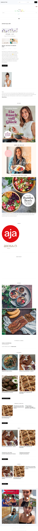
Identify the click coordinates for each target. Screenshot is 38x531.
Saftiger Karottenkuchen (24, 453)
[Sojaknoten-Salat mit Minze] (10, 369)
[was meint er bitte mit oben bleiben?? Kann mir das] (10, 515)
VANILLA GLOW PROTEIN (6, 343)
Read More (5, 65)
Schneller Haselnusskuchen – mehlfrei (9, 446)
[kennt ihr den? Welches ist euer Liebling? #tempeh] (27, 498)
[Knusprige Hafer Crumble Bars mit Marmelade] (7, 415)
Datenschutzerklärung (15, 530)
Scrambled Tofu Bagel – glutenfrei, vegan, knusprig (30, 407)
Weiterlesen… (4, 97)
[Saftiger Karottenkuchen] (24, 452)
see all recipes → (6, 398)
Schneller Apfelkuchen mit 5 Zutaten (9, 453)
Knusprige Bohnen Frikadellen (7, 392)
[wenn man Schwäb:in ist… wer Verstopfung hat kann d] (27, 515)
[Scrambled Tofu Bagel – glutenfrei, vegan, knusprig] (28, 405)
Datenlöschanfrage (23, 530)
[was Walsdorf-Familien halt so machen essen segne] (10, 498)
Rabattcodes (13, 346)
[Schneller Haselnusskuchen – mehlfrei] (27, 369)
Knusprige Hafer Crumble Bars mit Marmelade (6, 417)
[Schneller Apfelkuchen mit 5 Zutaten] (19, 405)
